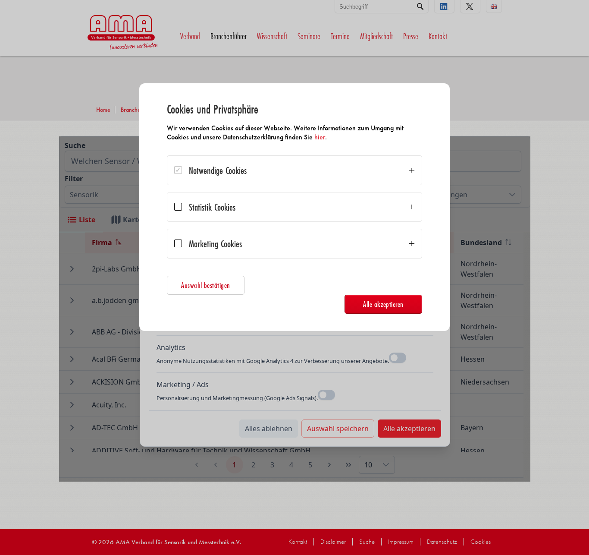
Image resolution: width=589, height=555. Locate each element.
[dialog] (294, 207)
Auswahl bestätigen (205, 285)
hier (319, 137)
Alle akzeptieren (383, 304)
